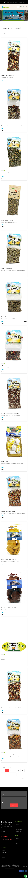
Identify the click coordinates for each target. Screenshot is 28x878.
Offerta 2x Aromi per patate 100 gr (8, 268)
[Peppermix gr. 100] (14, 344)
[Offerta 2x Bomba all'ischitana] (14, 54)
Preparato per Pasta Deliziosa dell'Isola (9, 511)
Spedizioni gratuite (19, 829)
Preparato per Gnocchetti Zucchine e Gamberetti (11, 705)
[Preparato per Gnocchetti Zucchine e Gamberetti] (14, 684)
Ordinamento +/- (6, 28)
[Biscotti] (14, 538)
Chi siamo (18, 824)
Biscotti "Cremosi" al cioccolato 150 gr (9, 607)
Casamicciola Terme (4, 865)
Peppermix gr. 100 (5, 365)
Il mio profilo (4, 850)
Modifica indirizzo (5, 852)
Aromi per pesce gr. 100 (6, 172)
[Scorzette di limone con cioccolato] (14, 635)
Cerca (17, 843)
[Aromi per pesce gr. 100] (14, 151)
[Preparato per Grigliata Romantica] (14, 102)
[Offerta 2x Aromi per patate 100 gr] (14, 247)
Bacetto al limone (4, 461)
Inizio (4, 767)
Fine (14, 774)
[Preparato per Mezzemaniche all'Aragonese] (14, 392)
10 (3, 774)
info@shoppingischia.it (5, 836)
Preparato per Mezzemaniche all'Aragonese (10, 413)
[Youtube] (8, 839)
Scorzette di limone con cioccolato (8, 656)
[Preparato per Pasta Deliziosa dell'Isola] (14, 490)
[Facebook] (3, 839)
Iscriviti (14, 805)
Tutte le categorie (19, 840)
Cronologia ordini (5, 854)
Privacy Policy (18, 831)
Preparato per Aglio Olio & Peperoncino (9, 754)
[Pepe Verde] (14, 295)
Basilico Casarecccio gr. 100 (7, 220)
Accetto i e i (9, 802)
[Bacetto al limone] (14, 440)
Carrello (3, 857)
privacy (13, 802)
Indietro (9, 767)
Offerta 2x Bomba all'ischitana (7, 75)
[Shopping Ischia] (5, 7)
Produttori (17, 838)
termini (9, 802)
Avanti (8, 774)
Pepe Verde (3, 316)
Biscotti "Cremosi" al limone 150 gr (8, 559)
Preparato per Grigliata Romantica (8, 123)
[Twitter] (6, 839)
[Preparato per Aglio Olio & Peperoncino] (14, 733)
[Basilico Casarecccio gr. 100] (14, 199)
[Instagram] (11, 839)
